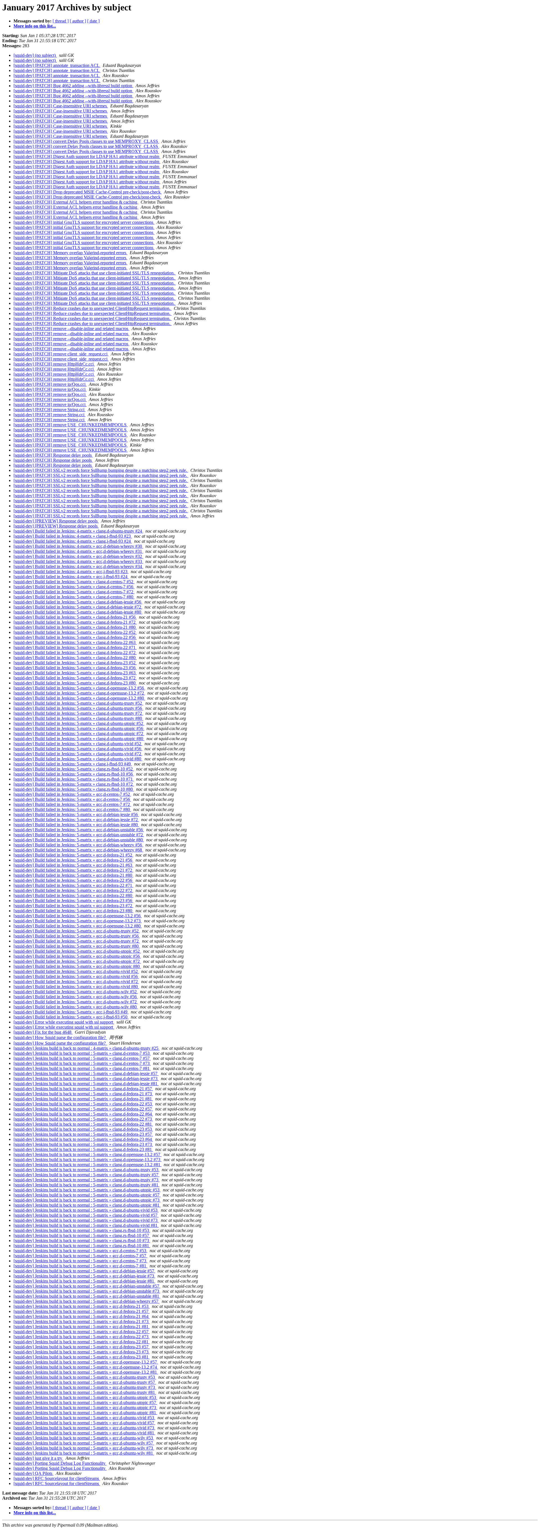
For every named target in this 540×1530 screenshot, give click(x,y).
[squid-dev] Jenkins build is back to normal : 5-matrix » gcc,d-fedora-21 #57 (82, 1311)
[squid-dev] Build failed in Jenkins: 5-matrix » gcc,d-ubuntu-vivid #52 (76, 971)
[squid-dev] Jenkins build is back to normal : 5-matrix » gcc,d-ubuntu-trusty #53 (85, 1377)
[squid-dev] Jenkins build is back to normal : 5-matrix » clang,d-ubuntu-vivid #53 (86, 1210)
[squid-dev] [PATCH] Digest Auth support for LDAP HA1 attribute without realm (87, 156)
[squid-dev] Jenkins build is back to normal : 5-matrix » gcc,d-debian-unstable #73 (87, 1291)
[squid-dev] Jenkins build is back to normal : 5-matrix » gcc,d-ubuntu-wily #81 (84, 1453)
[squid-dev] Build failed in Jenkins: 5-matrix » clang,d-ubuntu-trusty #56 (78, 708)
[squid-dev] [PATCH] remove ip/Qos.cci (50, 384)
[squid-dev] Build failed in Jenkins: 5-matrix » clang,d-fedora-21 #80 (75, 627)
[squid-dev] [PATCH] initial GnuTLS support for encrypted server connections (84, 222)
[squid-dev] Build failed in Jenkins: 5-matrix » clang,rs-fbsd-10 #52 (74, 769)
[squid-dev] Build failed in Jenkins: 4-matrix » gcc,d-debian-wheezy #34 (78, 566)
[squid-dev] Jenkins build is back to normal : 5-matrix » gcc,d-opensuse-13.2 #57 (86, 1362)
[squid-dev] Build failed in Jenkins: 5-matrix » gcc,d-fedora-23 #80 (73, 910)
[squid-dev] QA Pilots (33, 1473)
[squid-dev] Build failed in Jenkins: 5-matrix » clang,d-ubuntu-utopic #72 (79, 733)
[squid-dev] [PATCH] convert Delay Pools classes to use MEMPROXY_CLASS (86, 141)
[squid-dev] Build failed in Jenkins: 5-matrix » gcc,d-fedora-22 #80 (73, 895)
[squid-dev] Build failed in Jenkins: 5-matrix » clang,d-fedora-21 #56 (75, 617)
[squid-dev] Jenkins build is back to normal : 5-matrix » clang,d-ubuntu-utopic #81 (87, 1205)
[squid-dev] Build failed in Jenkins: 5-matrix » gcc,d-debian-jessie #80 (76, 824)
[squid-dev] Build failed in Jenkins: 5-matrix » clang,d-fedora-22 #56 (75, 637)
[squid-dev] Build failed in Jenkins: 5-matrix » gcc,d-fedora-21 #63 (73, 865)
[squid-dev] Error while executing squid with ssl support (64, 1022)
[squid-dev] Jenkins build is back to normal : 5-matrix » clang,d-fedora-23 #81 (83, 1149)
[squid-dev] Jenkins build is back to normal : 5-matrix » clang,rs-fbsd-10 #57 (82, 1235)
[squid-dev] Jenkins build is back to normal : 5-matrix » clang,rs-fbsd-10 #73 (82, 1240)
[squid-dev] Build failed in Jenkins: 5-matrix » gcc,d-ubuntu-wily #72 (76, 1001)
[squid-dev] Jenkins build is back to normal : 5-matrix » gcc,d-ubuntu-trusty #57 (85, 1382)
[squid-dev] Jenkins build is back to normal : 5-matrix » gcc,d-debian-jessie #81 (84, 1281)
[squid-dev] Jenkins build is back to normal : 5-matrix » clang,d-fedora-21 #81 (83, 1098)
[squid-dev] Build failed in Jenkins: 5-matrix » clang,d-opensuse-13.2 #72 (79, 693)
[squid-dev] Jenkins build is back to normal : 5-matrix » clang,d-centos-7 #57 (82, 1058)
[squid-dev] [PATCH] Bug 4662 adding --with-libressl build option (73, 85)
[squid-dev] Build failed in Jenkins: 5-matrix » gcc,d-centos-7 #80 (72, 809)
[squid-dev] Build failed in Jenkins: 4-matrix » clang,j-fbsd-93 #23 (73, 536)
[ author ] (78, 21)
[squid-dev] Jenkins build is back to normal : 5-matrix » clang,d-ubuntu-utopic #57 (87, 1195)
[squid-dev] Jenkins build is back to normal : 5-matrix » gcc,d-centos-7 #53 (80, 1250)
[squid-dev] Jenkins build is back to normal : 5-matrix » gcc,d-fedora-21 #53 (82, 1306)
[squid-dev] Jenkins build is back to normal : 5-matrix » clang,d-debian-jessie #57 (86, 1073)
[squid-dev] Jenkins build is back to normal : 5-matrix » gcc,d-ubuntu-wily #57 (84, 1443)
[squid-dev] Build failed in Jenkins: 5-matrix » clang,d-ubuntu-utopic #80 (79, 738)
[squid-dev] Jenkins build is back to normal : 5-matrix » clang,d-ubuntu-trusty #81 (86, 1184)
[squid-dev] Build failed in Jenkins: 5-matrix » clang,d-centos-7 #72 (74, 591)
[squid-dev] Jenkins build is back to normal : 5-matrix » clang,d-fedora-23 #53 (83, 1129)
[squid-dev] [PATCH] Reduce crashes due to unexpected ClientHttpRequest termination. (93, 308)
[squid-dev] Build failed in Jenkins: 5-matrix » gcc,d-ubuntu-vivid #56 (76, 976)
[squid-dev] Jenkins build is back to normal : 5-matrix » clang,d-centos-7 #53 (82, 1053)
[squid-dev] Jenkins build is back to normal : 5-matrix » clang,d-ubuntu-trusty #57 (86, 1174)
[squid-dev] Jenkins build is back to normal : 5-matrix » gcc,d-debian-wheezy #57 (86, 1301)
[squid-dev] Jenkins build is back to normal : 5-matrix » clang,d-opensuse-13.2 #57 (87, 1154)
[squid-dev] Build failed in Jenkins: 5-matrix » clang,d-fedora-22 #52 (75, 632)
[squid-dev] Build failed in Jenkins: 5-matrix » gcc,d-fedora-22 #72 (73, 890)
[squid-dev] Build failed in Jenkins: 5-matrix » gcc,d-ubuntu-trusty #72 (77, 941)
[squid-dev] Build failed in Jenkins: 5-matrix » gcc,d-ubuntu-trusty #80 (77, 946)
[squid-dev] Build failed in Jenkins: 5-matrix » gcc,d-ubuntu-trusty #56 (77, 936)
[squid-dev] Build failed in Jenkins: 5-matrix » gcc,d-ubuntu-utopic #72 (77, 961)
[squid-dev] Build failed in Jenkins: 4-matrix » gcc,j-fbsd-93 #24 (71, 576)
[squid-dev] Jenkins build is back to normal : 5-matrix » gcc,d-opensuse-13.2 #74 (86, 1367)
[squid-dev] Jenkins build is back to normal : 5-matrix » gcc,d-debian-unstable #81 (87, 1296)
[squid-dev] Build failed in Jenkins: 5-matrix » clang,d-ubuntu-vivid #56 (78, 748)
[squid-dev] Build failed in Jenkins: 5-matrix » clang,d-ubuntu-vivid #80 (78, 758)
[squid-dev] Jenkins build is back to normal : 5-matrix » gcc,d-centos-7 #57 (80, 1255)
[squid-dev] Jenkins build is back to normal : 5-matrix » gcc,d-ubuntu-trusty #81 (85, 1392)
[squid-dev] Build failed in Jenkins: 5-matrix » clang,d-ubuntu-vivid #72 (78, 753)
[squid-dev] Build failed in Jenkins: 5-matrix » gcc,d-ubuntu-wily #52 (76, 991)
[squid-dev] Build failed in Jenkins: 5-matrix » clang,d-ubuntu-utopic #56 (79, 728)
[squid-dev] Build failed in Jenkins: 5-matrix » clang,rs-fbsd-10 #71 (74, 779)
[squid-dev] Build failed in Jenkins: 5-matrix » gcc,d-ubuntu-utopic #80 (77, 966)
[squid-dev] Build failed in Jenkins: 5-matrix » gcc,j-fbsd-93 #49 (71, 1012)
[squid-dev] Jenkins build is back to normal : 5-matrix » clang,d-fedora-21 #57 (83, 1088)
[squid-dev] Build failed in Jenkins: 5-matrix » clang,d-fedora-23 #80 (75, 682)
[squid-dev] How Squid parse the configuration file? (60, 1037)
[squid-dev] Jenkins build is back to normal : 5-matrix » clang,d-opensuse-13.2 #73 (87, 1159)
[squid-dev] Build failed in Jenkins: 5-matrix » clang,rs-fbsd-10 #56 (74, 774)
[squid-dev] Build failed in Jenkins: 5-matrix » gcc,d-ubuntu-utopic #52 (77, 951)
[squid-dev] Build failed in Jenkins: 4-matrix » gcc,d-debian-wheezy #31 (78, 551)
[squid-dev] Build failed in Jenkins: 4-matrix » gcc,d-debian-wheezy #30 (78, 546)
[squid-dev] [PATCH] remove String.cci (50, 409)
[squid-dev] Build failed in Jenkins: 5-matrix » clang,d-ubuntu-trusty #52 (78, 703)
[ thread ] (61, 21)
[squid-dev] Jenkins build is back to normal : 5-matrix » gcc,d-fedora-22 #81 (82, 1341)
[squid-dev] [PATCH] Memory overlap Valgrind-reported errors (70, 252)
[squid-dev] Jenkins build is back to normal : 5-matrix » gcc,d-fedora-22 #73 (82, 1336)
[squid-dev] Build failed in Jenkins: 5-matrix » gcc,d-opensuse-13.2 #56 (78, 915)
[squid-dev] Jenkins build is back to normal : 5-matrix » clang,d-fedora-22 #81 (83, 1124)
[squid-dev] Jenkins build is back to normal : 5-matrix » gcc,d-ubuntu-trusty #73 (85, 1387)
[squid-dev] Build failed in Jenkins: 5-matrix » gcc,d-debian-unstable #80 (79, 839)
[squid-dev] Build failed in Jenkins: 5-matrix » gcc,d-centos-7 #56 (72, 799)
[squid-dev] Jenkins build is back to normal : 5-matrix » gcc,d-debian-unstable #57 (87, 1286)
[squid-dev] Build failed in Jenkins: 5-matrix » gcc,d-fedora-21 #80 (73, 875)
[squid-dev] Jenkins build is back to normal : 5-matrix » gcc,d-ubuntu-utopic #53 (85, 1397)
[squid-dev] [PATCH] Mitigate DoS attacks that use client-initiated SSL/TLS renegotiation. (95, 273)
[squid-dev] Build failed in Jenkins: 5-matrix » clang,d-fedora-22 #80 (75, 657)
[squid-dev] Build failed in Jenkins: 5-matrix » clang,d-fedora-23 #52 (75, 662)
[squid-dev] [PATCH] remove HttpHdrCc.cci (54, 364)
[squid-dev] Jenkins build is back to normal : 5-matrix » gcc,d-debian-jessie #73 (84, 1276)
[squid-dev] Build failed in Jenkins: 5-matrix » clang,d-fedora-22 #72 (75, 652)
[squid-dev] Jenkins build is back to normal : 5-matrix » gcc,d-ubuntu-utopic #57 (85, 1402)
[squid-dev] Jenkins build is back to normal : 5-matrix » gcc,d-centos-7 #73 (80, 1260)
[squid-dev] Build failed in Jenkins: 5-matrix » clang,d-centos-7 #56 (74, 586)
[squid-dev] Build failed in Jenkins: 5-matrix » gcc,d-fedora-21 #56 (73, 860)
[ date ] (93, 21)
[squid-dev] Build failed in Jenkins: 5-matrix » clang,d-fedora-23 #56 (75, 667)
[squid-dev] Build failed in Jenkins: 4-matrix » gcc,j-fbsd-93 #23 (71, 571)
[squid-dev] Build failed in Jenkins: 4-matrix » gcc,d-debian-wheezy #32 (78, 556)
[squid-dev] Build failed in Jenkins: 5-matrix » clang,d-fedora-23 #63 (75, 672)
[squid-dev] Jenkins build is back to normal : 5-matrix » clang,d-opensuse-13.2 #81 (87, 1164)
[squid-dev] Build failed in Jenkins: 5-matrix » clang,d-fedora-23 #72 (75, 677)
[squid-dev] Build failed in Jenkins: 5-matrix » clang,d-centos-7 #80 (74, 596)
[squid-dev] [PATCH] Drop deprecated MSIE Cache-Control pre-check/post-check (88, 192)
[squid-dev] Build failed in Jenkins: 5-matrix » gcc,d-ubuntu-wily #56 (76, 996)
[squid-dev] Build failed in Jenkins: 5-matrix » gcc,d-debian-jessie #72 (76, 819)
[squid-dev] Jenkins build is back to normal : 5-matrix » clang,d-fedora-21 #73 (83, 1093)
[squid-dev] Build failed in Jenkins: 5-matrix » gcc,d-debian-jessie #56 (76, 814)
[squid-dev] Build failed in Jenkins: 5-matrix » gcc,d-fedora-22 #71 (73, 885)
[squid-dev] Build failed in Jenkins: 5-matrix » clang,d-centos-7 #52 (74, 581)
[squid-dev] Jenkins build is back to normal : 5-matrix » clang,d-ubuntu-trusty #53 (86, 1169)
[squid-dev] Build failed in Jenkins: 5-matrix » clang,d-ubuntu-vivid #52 (78, 743)
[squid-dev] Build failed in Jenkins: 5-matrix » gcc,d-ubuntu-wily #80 (76, 1006)
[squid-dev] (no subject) (35, 55)
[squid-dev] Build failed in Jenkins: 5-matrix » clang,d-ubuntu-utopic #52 (79, 723)
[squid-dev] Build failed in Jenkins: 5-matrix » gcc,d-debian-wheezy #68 (78, 850)
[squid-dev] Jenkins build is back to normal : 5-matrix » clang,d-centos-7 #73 (82, 1063)
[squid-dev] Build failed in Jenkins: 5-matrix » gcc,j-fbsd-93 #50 (71, 1017)
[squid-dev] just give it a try (38, 1458)
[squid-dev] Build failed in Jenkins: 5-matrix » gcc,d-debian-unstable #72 (79, 834)
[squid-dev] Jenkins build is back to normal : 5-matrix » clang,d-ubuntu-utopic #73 (87, 1200)
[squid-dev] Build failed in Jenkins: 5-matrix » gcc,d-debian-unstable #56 (79, 829)
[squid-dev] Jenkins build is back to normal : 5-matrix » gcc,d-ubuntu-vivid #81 (84, 1432)
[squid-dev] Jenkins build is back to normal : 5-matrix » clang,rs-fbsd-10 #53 (82, 1230)
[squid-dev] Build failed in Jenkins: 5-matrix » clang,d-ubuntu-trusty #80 (78, 718)
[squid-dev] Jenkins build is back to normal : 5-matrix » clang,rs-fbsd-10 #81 (82, 1245)
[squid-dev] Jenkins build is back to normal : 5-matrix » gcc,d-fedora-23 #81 (82, 1357)
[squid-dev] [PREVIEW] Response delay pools (56, 521)
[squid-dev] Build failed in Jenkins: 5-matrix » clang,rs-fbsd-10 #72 (74, 784)
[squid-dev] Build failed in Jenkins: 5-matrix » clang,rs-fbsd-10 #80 (74, 789)
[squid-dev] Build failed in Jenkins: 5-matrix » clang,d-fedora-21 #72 (75, 622)
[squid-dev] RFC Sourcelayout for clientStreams (57, 1478)
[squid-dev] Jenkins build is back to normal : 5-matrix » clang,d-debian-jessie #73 (86, 1078)
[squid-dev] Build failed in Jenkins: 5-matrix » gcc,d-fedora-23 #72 (73, 905)
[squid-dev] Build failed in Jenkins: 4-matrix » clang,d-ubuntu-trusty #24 (78, 531)
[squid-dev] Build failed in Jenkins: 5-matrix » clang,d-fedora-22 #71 (75, 647)
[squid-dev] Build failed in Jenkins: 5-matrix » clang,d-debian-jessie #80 (78, 612)
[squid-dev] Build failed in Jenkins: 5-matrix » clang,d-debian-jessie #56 (78, 602)
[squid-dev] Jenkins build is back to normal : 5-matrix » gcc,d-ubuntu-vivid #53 (84, 1417)
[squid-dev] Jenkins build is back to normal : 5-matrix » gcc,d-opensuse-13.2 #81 (86, 1372)
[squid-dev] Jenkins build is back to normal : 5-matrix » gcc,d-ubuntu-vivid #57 (84, 1422)
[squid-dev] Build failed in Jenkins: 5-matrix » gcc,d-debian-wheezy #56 (78, 844)
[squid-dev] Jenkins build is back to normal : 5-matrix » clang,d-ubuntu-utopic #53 (87, 1190)
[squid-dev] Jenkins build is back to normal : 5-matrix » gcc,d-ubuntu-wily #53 (84, 1438)
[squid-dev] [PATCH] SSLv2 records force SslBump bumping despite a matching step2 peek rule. (101, 470)
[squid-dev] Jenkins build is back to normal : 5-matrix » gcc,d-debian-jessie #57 (84, 1270)
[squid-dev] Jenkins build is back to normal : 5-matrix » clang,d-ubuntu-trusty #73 (86, 1179)
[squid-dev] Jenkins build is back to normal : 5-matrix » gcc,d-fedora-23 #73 (82, 1351)
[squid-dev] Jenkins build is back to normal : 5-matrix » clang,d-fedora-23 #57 (83, 1134)
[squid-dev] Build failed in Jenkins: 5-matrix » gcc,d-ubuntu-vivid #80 (76, 986)
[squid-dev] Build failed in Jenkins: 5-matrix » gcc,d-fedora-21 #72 (73, 870)
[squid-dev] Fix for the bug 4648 (43, 1032)
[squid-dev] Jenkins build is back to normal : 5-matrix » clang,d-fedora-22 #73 (83, 1119)
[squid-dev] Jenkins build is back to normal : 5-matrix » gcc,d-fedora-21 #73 (82, 1321)
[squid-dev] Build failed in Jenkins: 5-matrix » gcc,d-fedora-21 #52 (73, 855)
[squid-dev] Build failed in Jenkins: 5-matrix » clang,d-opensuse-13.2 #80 (79, 698)
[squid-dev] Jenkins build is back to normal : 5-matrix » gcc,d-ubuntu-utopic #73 (85, 1407)
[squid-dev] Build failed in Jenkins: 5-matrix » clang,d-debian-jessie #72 (78, 607)
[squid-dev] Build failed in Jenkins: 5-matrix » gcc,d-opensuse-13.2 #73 (78, 920)
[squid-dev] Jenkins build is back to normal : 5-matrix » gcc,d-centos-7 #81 (80, 1265)
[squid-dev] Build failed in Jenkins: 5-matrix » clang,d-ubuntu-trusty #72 (78, 713)
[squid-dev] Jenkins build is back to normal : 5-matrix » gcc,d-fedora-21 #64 (82, 1316)
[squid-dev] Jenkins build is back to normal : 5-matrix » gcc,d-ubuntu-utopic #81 (85, 1412)
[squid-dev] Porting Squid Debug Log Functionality (60, 1463)
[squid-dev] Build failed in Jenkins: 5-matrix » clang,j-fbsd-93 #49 (73, 763)
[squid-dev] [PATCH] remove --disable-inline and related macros (71, 328)
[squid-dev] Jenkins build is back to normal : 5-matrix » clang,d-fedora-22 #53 (83, 1103)
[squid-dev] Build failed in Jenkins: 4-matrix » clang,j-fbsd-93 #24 (73, 541)
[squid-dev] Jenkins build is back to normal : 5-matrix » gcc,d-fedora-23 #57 (82, 1346)
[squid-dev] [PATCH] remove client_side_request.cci (61, 353)
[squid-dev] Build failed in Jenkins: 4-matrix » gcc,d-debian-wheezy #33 (78, 561)
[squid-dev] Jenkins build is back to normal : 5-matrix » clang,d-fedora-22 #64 (83, 1114)
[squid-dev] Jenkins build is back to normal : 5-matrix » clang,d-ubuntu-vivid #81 (86, 1225)
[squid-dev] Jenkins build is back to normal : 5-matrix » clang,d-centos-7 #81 (82, 1068)
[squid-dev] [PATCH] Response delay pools (53, 455)
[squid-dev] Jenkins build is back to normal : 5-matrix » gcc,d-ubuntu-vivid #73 (84, 1427)
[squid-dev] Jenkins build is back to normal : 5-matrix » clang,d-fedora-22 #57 (83, 1109)
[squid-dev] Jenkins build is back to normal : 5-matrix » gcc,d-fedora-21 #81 (82, 1326)
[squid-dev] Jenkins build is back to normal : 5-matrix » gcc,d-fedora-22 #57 (82, 1331)
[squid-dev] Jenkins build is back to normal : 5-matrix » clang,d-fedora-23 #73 (83, 1144)
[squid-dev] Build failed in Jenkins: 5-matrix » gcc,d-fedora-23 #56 (73, 900)
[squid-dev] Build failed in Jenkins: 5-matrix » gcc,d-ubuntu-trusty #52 (77, 931)
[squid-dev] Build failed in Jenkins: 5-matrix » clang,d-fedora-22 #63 (75, 642)
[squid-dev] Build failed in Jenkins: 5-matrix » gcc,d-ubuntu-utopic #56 (77, 956)
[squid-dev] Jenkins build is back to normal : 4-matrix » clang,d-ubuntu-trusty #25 (86, 1048)
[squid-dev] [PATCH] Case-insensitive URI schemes (61, 105)
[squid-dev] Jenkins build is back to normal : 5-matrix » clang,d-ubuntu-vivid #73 (86, 1220)
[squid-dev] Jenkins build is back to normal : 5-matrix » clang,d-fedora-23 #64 (83, 1139)
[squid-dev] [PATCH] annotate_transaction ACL (57, 65)
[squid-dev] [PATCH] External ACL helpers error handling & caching (76, 202)
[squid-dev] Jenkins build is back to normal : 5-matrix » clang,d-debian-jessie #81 (86, 1083)
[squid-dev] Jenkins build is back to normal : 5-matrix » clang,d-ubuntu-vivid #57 (86, 1215)
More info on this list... (35, 26)
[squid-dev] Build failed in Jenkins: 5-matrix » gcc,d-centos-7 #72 (72, 804)
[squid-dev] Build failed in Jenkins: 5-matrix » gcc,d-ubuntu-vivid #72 (76, 981)
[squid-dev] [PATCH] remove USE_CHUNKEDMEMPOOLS (71, 424)
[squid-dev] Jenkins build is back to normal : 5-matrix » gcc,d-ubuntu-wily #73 (84, 1448)
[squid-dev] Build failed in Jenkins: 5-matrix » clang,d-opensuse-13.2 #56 (79, 688)
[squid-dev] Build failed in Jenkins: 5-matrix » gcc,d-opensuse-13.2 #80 (78, 925)
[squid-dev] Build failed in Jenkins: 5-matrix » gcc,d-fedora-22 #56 (73, 880)
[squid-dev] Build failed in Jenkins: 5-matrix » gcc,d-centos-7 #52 (72, 794)
